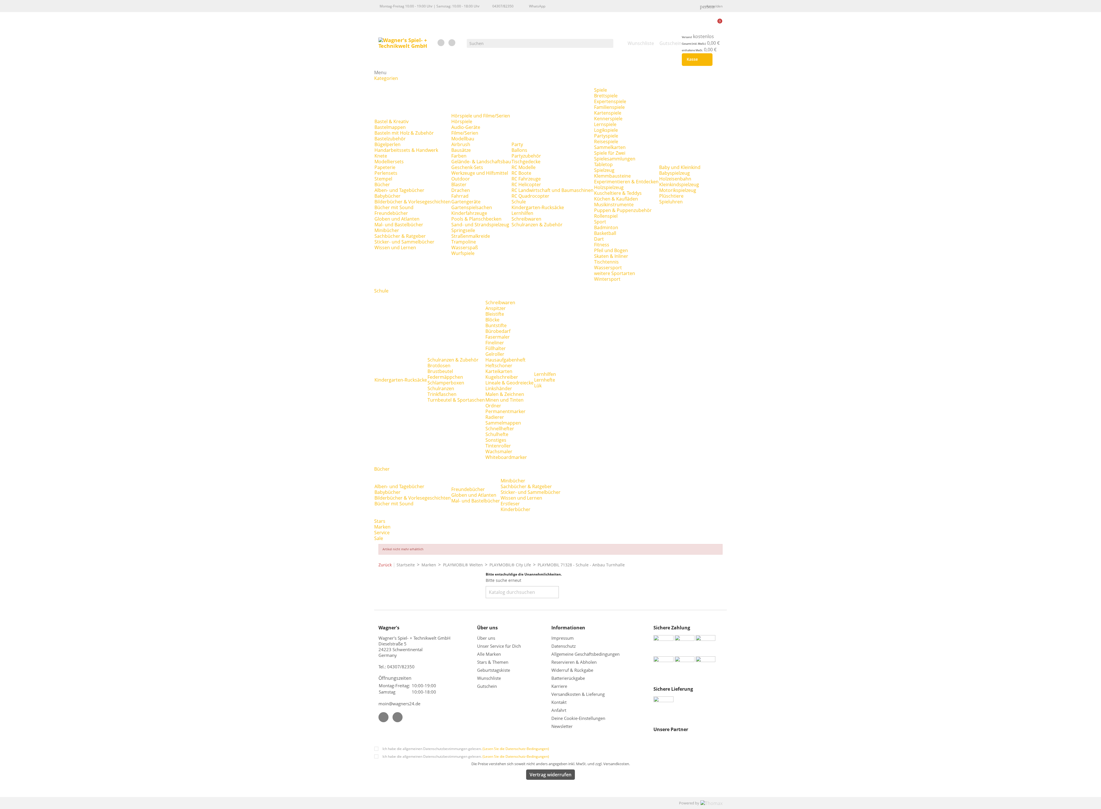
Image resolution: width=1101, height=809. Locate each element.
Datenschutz (563, 646)
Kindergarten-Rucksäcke (538, 207)
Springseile (463, 230)
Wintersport (607, 279)
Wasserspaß (464, 247)
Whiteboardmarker (506, 457)
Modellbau (462, 139)
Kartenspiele (607, 113)
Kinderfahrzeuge (469, 213)
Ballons (519, 150)
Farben (458, 156)
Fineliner (494, 342)
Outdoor (460, 179)
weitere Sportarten (614, 273)
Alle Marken (489, 654)
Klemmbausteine (612, 176)
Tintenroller (498, 446)
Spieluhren (671, 202)
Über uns (486, 638)
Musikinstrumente (614, 204)
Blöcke (492, 320)
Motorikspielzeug (677, 190)
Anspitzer (495, 308)
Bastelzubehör (390, 139)
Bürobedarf (497, 331)
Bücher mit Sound (393, 207)
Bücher (382, 184)
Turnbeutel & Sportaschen (456, 400)
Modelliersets (389, 161)
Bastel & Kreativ (391, 121)
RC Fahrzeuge (526, 179)
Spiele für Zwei (609, 153)
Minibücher (386, 230)
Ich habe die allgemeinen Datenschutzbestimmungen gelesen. (465, 748)
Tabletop (603, 164)
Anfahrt (558, 710)
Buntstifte (496, 325)
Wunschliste (489, 678)
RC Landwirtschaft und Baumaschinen (553, 190)
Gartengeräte (466, 202)
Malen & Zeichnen (504, 394)
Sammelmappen (503, 423)
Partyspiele (606, 136)
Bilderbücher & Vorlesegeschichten (412, 202)
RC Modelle (524, 167)
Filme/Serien (464, 133)
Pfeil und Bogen (611, 250)
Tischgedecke (526, 161)
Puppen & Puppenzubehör (623, 210)
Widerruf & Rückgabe (572, 670)
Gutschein (487, 686)
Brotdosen (438, 365)
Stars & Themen (492, 662)
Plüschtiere (671, 196)
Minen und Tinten (504, 400)
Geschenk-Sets (467, 167)
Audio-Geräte (465, 127)
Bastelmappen (390, 127)
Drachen (460, 190)
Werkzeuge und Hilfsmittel (479, 173)
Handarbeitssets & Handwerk (406, 150)
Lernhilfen (522, 213)
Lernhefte (544, 380)
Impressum (562, 638)
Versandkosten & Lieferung (578, 694)
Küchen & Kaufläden (616, 199)
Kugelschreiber (501, 377)
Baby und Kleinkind (679, 167)
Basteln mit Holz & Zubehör (404, 133)
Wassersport (608, 267)
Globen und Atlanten (396, 219)
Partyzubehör (526, 156)
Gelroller (494, 354)
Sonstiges (495, 440)
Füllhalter (495, 348)
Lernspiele (605, 124)
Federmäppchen (445, 377)
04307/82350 (503, 6)
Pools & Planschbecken (476, 219)
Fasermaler (497, 337)
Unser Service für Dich (499, 646)
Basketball (605, 233)
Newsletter (562, 726)
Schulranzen (440, 388)
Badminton (606, 227)
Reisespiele (606, 141)
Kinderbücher (515, 509)
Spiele (600, 90)
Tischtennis (606, 262)
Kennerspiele (608, 118)
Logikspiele (606, 130)
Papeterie (384, 167)
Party (517, 144)
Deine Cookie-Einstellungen (578, 718)
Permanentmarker (505, 411)
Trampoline (463, 242)
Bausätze (461, 150)
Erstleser (510, 503)
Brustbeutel (440, 371)
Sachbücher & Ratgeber (400, 236)
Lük (538, 385)
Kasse (696, 59)
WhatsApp (537, 6)
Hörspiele (461, 121)
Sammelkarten (610, 147)
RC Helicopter (526, 184)
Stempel (383, 179)
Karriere (559, 686)
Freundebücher (391, 213)
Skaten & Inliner (611, 256)
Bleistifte (494, 314)
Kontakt (559, 702)
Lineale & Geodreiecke (509, 383)
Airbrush (460, 144)
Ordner (493, 405)
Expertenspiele (610, 101)
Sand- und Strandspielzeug (480, 224)
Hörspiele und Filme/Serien (480, 116)
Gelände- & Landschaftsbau (481, 161)
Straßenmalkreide (470, 236)
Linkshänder (498, 388)
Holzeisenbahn (675, 179)
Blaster (458, 184)
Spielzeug (604, 170)
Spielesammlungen (614, 159)
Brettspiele (606, 96)
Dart (599, 239)
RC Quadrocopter (530, 196)
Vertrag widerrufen (550, 774)
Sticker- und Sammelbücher (404, 242)
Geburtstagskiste (493, 670)
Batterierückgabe (568, 678)
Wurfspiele (463, 253)
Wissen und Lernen (395, 247)
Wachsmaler (498, 451)
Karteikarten (498, 371)
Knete (380, 156)
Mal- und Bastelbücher (398, 224)
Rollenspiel (606, 216)
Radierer (494, 417)
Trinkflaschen (441, 394)
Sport (600, 222)
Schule (519, 202)
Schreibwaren (526, 219)
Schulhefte (496, 434)
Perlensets (385, 173)
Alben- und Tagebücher (399, 190)
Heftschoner (498, 365)
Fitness (601, 244)
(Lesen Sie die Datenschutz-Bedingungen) (516, 748)
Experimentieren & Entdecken (626, 181)
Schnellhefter (499, 428)
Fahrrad (459, 196)
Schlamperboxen (445, 383)
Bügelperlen (387, 144)
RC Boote (521, 173)
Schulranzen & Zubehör (537, 224)
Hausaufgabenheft (505, 360)
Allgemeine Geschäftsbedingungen (585, 654)
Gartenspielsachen (471, 207)
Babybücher (387, 196)
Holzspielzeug (609, 187)
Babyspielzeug (674, 173)
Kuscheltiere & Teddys (618, 193)
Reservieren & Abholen (574, 662)
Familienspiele (609, 107)
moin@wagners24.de (399, 703)
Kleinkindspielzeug (679, 184)
